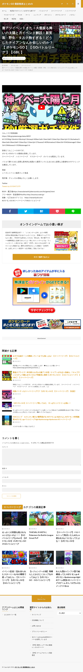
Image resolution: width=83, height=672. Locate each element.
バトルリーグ (43, 11)
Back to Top (41, 599)
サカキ (20, 15)
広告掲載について (38, 620)
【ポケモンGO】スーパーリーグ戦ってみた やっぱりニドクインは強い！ (42, 403)
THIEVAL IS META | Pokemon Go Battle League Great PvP (41, 535)
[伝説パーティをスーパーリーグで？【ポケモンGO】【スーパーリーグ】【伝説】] (7, 395)
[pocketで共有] (57, 211)
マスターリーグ (9, 15)
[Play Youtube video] (41, 107)
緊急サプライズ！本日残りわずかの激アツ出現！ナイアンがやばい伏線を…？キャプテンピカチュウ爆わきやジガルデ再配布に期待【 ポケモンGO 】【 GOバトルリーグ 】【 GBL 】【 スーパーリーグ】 (46, 374)
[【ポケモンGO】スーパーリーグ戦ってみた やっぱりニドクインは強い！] (7, 406)
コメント (5, 447)
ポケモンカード (60, 15)
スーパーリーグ (56, 11)
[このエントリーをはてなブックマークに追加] (41, 211)
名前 (4, 468)
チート (28, 15)
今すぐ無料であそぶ (41, 257)
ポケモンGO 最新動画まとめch (25, 667)
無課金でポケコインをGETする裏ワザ (22, 11)
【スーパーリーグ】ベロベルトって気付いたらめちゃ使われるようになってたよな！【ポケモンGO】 (68, 536)
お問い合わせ (36, 626)
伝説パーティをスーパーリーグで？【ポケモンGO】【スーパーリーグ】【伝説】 (44, 391)
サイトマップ (36, 614)
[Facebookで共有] (10, 211)
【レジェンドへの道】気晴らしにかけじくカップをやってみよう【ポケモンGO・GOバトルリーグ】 (41, 575)
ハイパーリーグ (70, 11)
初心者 (6, 19)
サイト (4, 486)
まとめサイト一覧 (10, 614)
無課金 (14, 19)
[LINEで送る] (73, 211)
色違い (22, 19)
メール (5, 477)
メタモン (72, 15)
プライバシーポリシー (39, 631)
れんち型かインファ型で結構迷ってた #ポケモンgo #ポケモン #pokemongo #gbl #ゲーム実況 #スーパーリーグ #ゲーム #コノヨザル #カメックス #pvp (68, 578)
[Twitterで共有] (26, 211)
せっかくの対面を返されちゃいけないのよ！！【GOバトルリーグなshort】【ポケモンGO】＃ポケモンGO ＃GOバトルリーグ (14, 538)
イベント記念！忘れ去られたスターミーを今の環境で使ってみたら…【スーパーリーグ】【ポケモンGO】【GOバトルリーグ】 (14, 577)
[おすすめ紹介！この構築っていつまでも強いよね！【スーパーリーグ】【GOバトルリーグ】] (7, 359)
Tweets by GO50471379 (11, 186)
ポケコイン (48, 15)
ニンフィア (37, 15)
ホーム (4, 11)
